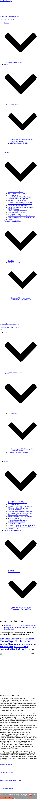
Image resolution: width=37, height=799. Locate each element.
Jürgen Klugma (7, 644)
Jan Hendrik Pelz (9, 627)
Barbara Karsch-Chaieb (11, 625)
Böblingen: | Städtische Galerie (17, 200)
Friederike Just (31, 625)
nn (16, 644)
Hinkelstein (11, 261)
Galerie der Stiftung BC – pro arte (18, 198)
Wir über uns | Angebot (7, 772)
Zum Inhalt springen (6, 1)
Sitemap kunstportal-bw (15, 62)
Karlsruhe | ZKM (13, 219)
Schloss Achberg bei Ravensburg (17, 211)
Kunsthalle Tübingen (14, 195)
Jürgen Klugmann (20, 627)
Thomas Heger (7, 641)
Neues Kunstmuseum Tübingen (17, 193)
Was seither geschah (17, 141)
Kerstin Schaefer (19, 649)
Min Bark (5, 638)
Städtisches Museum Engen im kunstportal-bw (21, 216)
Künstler (28, 627)
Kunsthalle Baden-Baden (15, 192)
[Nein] (14, 798)
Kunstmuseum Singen (14, 214)
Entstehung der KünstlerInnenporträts (22, 139)
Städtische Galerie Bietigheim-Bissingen (20, 202)
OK (31, 796)
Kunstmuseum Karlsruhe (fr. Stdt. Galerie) (20, 204)
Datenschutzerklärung (6, 788)
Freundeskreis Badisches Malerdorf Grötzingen (22, 217)
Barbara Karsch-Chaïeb (22, 638)
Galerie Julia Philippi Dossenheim (18, 205)
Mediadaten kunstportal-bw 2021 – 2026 (12, 780)
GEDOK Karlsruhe (13, 209)
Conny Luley (23, 625)
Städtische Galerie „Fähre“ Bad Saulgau (20, 197)
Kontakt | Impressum (6, 764)
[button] (20, 43)
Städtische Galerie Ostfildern (16, 212)
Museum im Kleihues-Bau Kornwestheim (20, 207)
